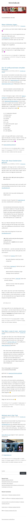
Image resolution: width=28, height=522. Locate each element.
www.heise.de (21, 200)
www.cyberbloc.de (6, 345)
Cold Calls (18, 278)
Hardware (16, 462)
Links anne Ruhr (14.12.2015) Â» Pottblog (10, 502)
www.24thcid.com (6, 435)
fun (22, 57)
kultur (8, 151)
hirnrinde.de (14, 3)
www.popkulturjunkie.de (10, 144)
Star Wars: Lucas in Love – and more (14, 331)
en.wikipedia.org (6, 37)
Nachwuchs (13, 266)
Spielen (12, 460)
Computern (6, 57)
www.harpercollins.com (7, 83)
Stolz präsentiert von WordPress (8, 519)
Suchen (3, 471)
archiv (23, 320)
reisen (8, 320)
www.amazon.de (15, 80)
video (9, 58)
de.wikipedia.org (6, 188)
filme (22, 404)
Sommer (13, 256)
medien (11, 151)
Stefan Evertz (22, 55)
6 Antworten (22, 163)
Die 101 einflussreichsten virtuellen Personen (13, 68)
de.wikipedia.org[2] (6, 233)
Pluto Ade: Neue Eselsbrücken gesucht (12, 161)
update (10, 322)
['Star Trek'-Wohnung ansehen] (12, 451)
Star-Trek (5, 58)
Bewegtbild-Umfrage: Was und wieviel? (10, 481)
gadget (11, 462)
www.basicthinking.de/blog (11, 101)
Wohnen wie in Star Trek (10, 415)
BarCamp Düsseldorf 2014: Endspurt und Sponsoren (13, 485)
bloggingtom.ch (7, 455)
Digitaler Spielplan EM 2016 (7, 480)
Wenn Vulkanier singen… (10, 25)
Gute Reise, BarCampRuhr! (7, 483)
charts (3, 151)
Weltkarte (15, 322)
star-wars (20, 151)
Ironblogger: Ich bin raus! (7, 487)
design (6, 462)
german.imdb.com (12, 342)
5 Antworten (22, 26)
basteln (8, 460)
